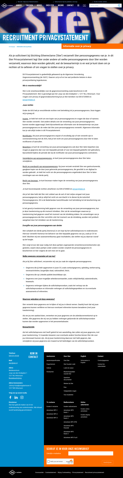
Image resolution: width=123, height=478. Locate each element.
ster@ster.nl (13, 363)
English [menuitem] (83, 356)
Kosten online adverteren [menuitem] (85, 410)
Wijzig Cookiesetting (64, 472)
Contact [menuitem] (70, 5)
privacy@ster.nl (29, 100)
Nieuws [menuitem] (61, 5)
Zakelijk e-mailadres (54, 453)
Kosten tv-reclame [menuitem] (52, 406)
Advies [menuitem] (39, 5)
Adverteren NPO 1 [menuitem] (52, 410)
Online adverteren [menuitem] (85, 403)
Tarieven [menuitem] (29, 5)
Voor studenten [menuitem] (68, 395)
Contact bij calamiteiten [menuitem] (102, 365)
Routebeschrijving (15, 378)
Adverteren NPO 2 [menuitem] (52, 414)
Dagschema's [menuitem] (51, 364)
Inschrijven (108, 462)
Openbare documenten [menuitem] (68, 379)
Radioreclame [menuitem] (69, 402)
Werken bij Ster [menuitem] (68, 383)
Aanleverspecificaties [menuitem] (53, 360)
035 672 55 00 (14, 356)
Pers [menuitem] (65, 387)
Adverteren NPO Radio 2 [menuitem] (69, 417)
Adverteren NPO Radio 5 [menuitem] (69, 433)
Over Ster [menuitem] (50, 5)
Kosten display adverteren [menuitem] (85, 416)
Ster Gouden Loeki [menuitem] (69, 364)
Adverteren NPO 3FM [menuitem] (70, 422)
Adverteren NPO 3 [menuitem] (52, 418)
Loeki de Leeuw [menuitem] (68, 368)
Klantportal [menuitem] (85, 5)
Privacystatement (77, 472)
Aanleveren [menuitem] (51, 356)
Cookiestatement (50, 472)
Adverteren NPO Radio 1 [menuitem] (69, 411)
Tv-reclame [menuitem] (51, 402)
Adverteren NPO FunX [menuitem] (70, 437)
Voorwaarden (39, 472)
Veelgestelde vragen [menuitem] (70, 391)
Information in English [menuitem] (85, 361)
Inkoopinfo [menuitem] (79, 5)
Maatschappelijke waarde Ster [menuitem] (69, 373)
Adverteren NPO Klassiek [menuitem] (69, 427)
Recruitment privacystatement (94, 472)
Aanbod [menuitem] (19, 5)
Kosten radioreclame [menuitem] (70, 406)
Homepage (12, 46)
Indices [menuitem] (49, 368)
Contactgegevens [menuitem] (103, 360)
